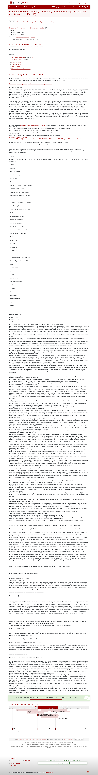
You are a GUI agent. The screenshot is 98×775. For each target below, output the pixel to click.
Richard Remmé (67, 739)
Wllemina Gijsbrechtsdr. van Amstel (20, 69)
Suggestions (54, 22)
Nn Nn (33, 37)
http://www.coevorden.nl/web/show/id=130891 (33, 125)
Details (12, 22)
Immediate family (28, 22)
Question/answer (15, 763)
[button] (56, 7)
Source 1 (12, 30)
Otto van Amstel (15, 66)
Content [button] (20, 7)
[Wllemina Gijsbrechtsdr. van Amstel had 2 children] (32, 69)
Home (12, 7)
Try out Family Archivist (62, 763)
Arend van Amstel (16, 62)
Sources (47, 22)
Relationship (38, 22)
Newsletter (27, 760)
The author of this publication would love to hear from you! (46, 699)
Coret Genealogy (48, 772)
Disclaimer (14, 765)
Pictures (19, 22)
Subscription (14, 761)
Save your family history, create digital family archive (62, 760)
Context (63, 22)
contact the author (79, 739)
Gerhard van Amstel (16, 59)
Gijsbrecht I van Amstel (22, 37)
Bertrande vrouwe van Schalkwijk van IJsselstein (31, 47)
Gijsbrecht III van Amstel (18, 57)
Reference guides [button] (31, 7)
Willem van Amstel (16, 64)
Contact (26, 763)
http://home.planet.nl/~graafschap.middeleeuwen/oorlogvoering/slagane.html (30, 84)
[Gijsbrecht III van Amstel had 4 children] (32, 57)
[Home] (88, 772)
